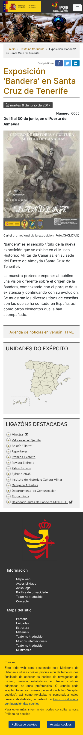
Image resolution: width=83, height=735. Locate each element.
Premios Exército (24, 457)
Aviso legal (23, 588)
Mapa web (23, 579)
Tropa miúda (20, 496)
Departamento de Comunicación (34, 490)
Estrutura (22, 627)
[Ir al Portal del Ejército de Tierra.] (41, 27)
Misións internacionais (31, 641)
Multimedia (23, 650)
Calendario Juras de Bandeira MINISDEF (40, 502)
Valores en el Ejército (26, 440)
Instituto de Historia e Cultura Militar (37, 479)
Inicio (12, 49)
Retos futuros (21, 468)
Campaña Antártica (25, 485)
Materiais (22, 632)
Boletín (21, 446)
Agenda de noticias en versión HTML (41, 332)
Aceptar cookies (61, 724)
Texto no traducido (32, 49)
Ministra (18, 434)
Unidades (22, 623)
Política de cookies (24, 724)
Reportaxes (20, 451)
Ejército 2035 (21, 474)
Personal (22, 619)
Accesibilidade (26, 583)
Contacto (22, 601)
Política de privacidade (32, 592)
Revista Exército (23, 462)
